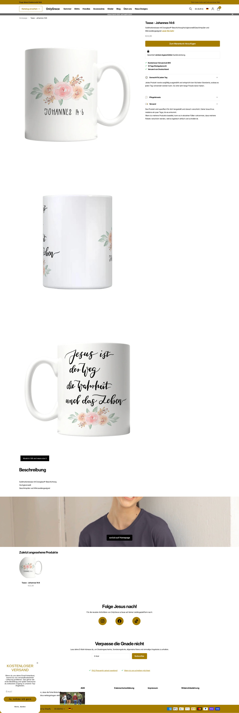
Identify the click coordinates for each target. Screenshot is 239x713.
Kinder (110, 9)
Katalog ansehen (30, 9)
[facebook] (119, 621)
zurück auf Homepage (119, 537)
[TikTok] (136, 621)
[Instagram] (102, 621)
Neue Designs (141, 9)
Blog (118, 9)
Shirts (77, 9)
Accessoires (99, 9)
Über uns (128, 9)
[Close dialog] (37, 662)
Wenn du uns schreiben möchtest (137, 670)
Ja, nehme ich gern (20, 699)
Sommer (67, 9)
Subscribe (139, 656)
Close (232, 14)
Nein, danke (20, 707)
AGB (83, 688)
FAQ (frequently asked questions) (105, 670)
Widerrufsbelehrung (190, 688)
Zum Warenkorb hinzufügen (182, 43)
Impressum (153, 688)
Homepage (23, 18)
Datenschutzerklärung (124, 688)
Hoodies (86, 9)
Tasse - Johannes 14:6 (31, 583)
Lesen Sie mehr (168, 31)
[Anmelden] (212, 9)
